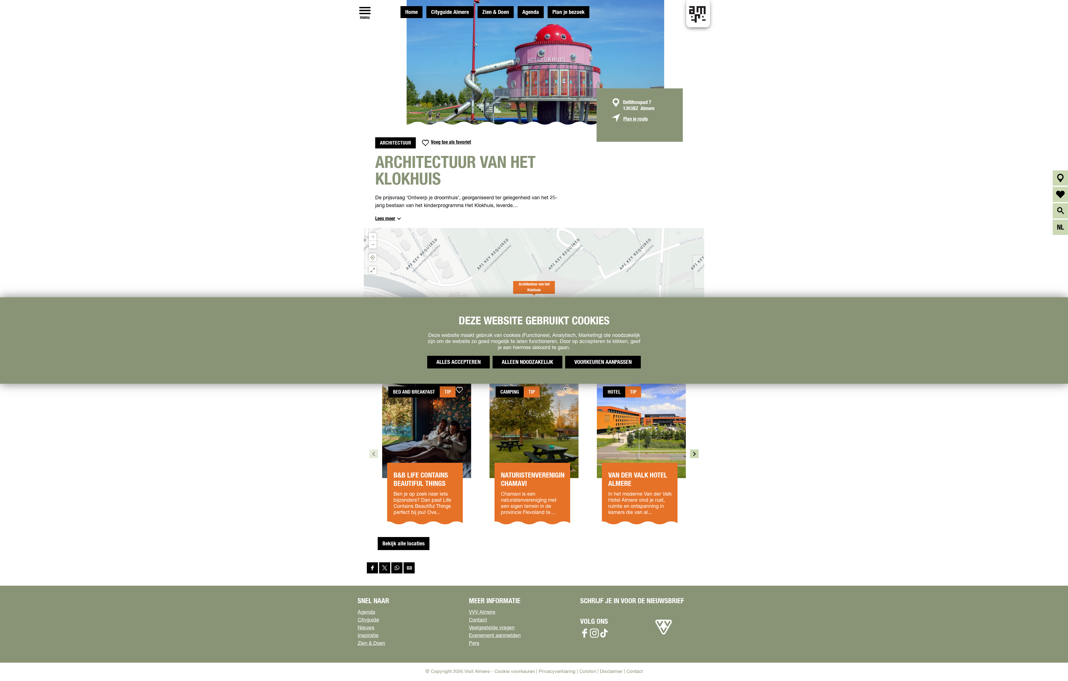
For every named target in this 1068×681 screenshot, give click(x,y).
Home (411, 12)
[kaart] (1060, 178)
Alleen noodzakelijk (527, 362)
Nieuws (366, 627)
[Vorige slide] (373, 453)
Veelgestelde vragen (492, 627)
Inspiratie (368, 635)
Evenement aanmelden (495, 635)
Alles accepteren (458, 362)
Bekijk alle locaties (403, 543)
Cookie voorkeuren (515, 671)
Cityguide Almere (450, 12)
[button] (534, 290)
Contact (478, 620)
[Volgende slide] (694, 453)
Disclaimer (611, 671)
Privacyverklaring (557, 671)
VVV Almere (482, 612)
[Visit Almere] (663, 634)
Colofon (587, 671)
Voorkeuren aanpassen (603, 362)
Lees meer (385, 218)
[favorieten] (1060, 194)
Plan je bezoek (568, 12)
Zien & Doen (495, 12)
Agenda (530, 12)
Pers (474, 643)
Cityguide (368, 620)
